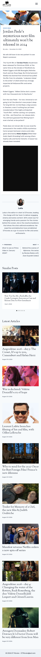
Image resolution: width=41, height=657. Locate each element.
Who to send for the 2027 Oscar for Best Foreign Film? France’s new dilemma (20, 470)
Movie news (7, 28)
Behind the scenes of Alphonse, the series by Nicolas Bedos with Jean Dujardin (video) (30, 250)
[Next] (35, 290)
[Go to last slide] (5, 290)
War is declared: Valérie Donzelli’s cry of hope (16, 390)
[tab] (16, 310)
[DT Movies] (7, 3)
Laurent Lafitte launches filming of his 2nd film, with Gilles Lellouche (18, 430)
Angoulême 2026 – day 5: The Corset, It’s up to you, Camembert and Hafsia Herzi (19, 352)
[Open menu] (36, 4)
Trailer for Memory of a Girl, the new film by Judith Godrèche (18, 510)
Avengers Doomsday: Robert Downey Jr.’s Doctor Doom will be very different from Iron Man (20, 634)
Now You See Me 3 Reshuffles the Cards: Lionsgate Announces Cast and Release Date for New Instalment (20, 298)
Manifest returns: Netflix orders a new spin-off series (20, 548)
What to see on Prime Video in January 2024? (10, 249)
